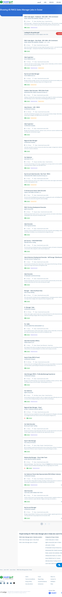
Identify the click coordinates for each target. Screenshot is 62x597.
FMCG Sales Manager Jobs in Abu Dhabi (29, 539)
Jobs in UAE (6, 569)
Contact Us (53, 579)
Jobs (45, 2)
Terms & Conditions (30, 579)
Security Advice (29, 584)
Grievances (40, 584)
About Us (53, 576)
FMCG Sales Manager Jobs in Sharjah (28, 542)
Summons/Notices (42, 581)
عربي (39, 2)
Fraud (39, 576)
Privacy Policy (28, 581)
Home (1, 569)
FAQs (52, 584)
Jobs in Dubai (12, 569)
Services (51, 2)
